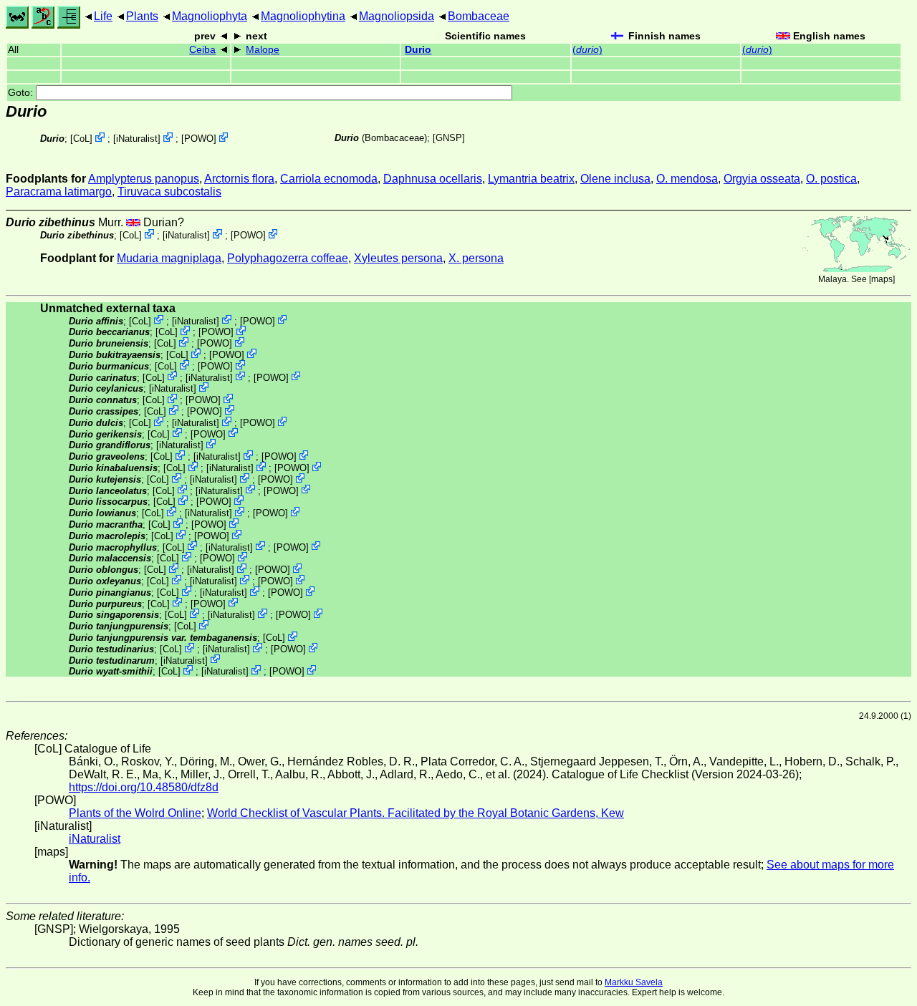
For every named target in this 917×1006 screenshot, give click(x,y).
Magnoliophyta (209, 16)
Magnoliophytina (303, 16)
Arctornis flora (239, 179)
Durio (418, 49)
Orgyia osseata (762, 179)
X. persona (476, 258)
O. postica (831, 179)
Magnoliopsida (396, 16)
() (587, 49)
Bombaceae (478, 16)
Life (103, 16)
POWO (198, 138)
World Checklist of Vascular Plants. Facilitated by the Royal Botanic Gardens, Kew (415, 813)
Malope (262, 49)
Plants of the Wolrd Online (135, 813)
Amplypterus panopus (143, 179)
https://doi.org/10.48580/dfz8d (144, 787)
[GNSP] (449, 137)
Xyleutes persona (398, 258)
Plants (142, 16)
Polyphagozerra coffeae (287, 258)
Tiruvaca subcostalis (169, 191)
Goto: (22, 92)
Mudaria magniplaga (169, 258)
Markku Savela (634, 982)
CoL (81, 138)
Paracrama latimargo (59, 191)
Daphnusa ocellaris (432, 179)
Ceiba (202, 49)
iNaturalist (137, 138)
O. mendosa (687, 179)
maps (882, 279)
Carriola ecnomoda (329, 179)
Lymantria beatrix (531, 179)
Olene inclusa (615, 179)
